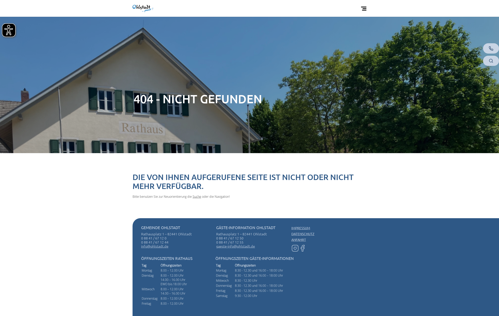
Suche (197, 196)
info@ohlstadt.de (154, 246)
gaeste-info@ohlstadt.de (235, 246)
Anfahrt (298, 239)
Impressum (300, 228)
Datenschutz (302, 234)
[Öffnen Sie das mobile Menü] (364, 8)
